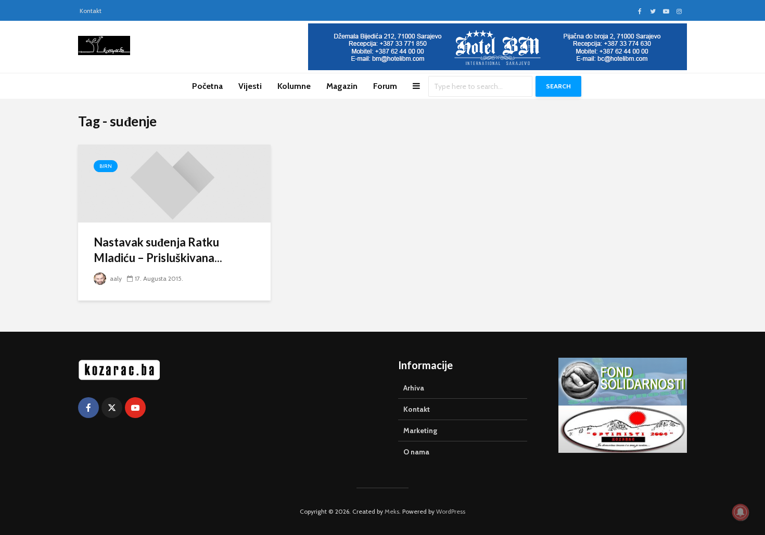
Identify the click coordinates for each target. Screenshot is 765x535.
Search (558, 86)
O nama (416, 451)
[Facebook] (88, 407)
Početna (207, 86)
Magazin (342, 86)
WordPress (450, 511)
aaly (115, 278)
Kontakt (90, 11)
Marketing (420, 430)
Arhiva (413, 388)
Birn (105, 166)
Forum (385, 86)
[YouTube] (135, 407)
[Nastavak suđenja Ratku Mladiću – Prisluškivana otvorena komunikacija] (174, 183)
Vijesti (250, 86)
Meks (392, 511)
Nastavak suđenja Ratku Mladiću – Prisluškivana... (158, 250)
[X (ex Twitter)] (111, 407)
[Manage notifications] (740, 512)
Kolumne (294, 86)
